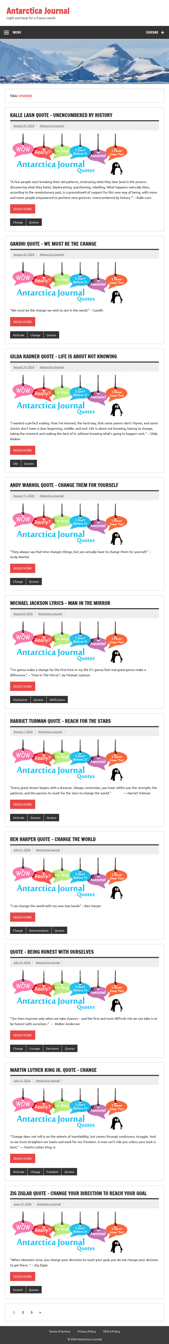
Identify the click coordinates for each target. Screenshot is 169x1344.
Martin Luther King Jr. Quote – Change (53, 1069)
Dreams (35, 817)
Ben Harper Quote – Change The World (53, 839)
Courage (34, 1048)
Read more (22, 209)
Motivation (20, 699)
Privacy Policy (87, 1331)
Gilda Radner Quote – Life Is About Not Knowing (63, 356)
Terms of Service (59, 1331)
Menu (17, 32)
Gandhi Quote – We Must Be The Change (53, 243)
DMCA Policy (111, 1331)
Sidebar (152, 32)
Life (15, 463)
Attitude (18, 335)
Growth (18, 1290)
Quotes (34, 222)
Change (18, 222)
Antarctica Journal (38, 10)
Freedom (52, 1172)
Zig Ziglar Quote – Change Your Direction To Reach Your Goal (78, 1193)
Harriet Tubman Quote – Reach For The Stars (60, 721)
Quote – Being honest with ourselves (52, 951)
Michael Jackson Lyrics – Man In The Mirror (60, 603)
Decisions (52, 1048)
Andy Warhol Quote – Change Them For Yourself (64, 485)
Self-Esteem (57, 699)
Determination (38, 930)
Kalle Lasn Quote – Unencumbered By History (61, 115)
